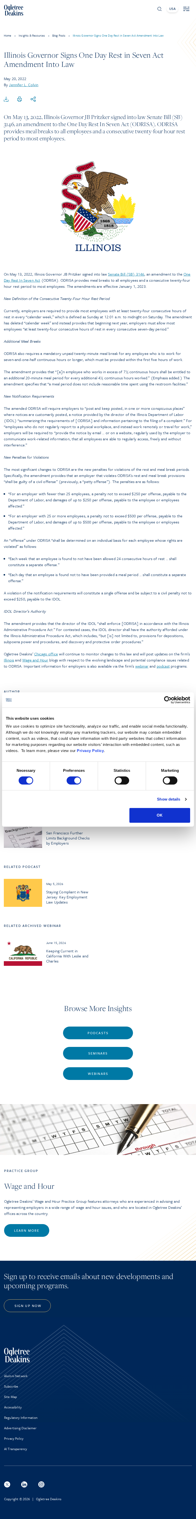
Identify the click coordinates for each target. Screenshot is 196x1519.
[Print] (19, 99)
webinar (142, 666)
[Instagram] (41, 1484)
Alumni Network (16, 1375)
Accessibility (13, 1407)
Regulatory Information (21, 1417)
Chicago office (46, 654)
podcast (163, 666)
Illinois (9, 660)
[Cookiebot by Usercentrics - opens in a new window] (167, 700)
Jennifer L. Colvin (23, 84)
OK (160, 815)
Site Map (10, 1396)
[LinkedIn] (24, 1484)
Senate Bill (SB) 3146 (126, 274)
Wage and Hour (35, 660)
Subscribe (11, 1386)
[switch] (74, 780)
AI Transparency (15, 1448)
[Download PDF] (6, 99)
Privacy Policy (90, 750)
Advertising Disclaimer (20, 1428)
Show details (168, 799)
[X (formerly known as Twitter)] (7, 1484)
